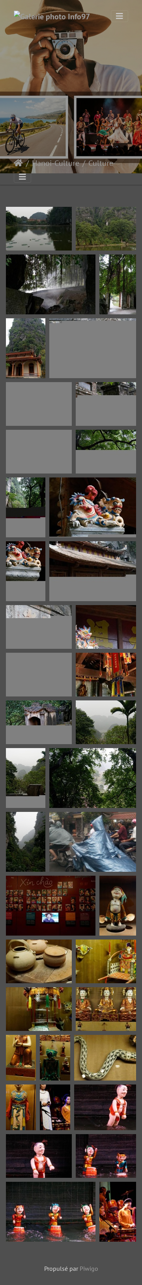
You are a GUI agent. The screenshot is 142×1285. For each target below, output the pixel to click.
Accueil (18, 163)
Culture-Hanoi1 (114, 163)
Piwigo (89, 1268)
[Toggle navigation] (119, 16)
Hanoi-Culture (55, 163)
